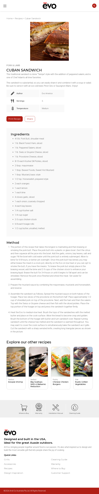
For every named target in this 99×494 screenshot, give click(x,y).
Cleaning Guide (74, 413)
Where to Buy (24, 413)
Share (30, 119)
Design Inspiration (13, 473)
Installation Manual (56, 413)
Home (9, 18)
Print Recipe (14, 119)
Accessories (10, 464)
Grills (6, 459)
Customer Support (60, 473)
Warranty (38, 413)
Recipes (19, 18)
